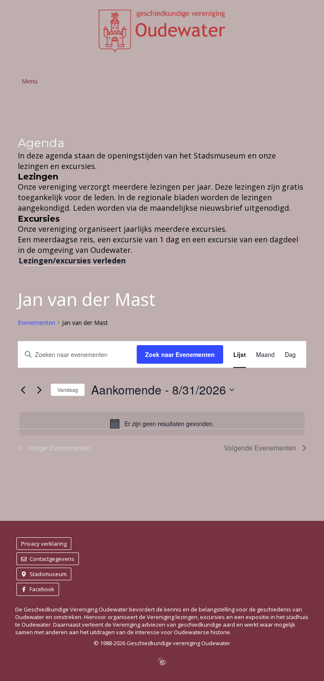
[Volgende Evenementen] (39, 390)
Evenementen (36, 323)
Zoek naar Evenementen (180, 354)
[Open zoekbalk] (309, 81)
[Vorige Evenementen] (23, 390)
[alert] (162, 423)
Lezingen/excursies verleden (72, 260)
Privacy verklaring (44, 543)
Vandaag (67, 389)
